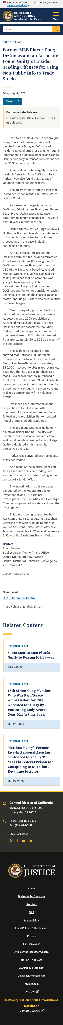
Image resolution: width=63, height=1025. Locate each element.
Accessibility (31, 920)
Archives (31, 904)
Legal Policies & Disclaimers (31, 928)
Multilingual (31, 983)
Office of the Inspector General (31, 951)
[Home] (22, 20)
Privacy (31, 936)
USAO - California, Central (19, 598)
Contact (30, 1010)
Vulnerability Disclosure (32, 975)
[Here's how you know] (31, 4)
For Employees (31, 944)
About (31, 888)
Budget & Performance (31, 896)
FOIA (31, 912)
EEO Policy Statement (31, 967)
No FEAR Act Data (31, 960)
